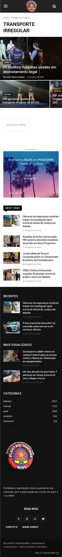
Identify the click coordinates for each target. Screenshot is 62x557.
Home (6, 17)
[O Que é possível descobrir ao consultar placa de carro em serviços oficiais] (11, 327)
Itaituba (7, 94)
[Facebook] (19, 518)
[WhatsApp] (35, 518)
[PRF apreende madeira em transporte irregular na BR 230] (25, 94)
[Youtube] (43, 518)
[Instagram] (27, 518)
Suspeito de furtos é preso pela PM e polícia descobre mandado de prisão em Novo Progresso (40, 240)
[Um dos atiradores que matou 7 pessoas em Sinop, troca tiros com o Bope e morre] (11, 376)
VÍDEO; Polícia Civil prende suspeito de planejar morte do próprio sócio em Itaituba (39, 273)
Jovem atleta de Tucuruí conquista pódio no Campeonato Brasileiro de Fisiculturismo (40, 256)
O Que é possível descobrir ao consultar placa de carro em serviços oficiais (39, 326)
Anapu (6, 62)
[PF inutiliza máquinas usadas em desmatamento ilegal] (31, 58)
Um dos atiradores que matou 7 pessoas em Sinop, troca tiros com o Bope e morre (40, 375)
